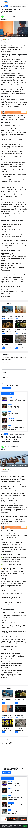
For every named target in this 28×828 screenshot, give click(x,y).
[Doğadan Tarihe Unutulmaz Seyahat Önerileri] (14, 413)
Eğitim (6, 16)
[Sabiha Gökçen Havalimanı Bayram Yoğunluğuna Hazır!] (14, 427)
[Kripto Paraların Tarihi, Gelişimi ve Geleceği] (7, 327)
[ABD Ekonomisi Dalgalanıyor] (7, 342)
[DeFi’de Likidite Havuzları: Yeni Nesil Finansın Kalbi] (7, 726)
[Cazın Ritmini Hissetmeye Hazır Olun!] (14, 420)
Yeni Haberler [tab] (20, 393)
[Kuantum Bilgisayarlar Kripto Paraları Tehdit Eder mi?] (7, 312)
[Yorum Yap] (2, 42)
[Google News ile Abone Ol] (6, 39)
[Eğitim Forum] (10, 2)
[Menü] (2, 2)
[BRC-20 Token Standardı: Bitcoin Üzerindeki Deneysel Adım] (20, 312)
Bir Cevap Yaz (6, 354)
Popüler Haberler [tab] (7, 393)
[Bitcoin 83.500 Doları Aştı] (20, 327)
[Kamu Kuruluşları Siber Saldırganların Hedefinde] (14, 406)
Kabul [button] (25, 826)
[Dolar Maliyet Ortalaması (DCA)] (20, 342)
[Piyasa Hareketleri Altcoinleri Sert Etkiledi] (20, 711)
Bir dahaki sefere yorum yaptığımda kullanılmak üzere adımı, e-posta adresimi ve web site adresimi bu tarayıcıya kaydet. (15, 384)
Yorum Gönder (6, 388)
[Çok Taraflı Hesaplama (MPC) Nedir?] (7, 711)
